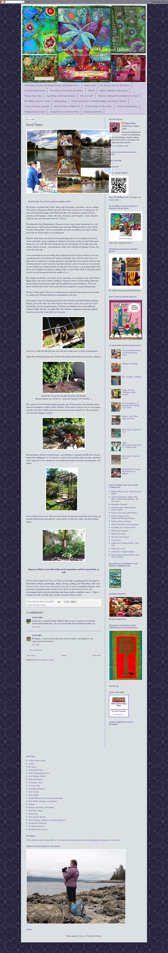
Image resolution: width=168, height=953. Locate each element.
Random (123, 711)
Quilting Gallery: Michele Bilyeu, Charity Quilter (123, 508)
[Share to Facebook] (72, 601)
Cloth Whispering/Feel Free (39, 773)
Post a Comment (36, 650)
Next (125, 709)
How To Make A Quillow (131, 376)
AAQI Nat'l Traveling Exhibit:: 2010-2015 (125, 544)
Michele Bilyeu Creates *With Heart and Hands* (126, 492)
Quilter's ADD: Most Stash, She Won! (130, 417)
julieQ (34, 635)
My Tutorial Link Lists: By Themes (115, 85)
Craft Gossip (116, 540)
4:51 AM (35, 644)
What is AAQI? (86, 95)
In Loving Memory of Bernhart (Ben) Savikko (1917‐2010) (131, 405)
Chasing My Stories (36, 770)
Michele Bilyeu (32, 580)
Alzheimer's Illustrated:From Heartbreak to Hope (118, 95)
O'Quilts (32, 804)
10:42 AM (36, 627)
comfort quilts (60, 586)
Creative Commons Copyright (37, 106)
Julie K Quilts (34, 795)
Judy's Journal (34, 791)
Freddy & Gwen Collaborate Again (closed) (129, 392)
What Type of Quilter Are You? (131, 430)
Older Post (96, 655)
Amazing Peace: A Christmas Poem (64, 111)
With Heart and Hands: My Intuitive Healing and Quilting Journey (51, 85)
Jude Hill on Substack (37, 788)
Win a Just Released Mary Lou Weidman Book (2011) (131, 352)
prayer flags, (45, 586)
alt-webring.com (119, 714)
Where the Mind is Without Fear (67, 106)
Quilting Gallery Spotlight (121, 521)
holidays (43, 605)
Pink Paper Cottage (36, 810)
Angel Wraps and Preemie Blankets (61, 95)
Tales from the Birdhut (37, 817)
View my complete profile (118, 146)
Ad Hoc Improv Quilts (37, 760)
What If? (91, 90)
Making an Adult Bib (130, 363)
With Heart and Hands (53, 580)
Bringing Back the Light (35, 111)
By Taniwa (33, 767)
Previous (115, 711)
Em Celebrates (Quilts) (37, 776)
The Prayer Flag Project (120, 537)
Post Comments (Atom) (45, 659)
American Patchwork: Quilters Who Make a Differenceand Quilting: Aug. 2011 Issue (125, 499)
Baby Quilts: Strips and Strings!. (130, 457)
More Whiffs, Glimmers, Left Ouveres (43, 801)
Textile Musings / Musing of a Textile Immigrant (47, 820)
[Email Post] (58, 601)
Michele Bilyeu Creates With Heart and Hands (46, 798)
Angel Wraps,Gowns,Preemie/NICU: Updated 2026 (131, 444)
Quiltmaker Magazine (119, 504)
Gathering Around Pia (92, 111)
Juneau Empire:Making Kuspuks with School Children (125, 555)
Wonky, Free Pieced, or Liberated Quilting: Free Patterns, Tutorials (98, 101)
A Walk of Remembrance (126, 106)
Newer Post (31, 655)
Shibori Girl (33, 813)
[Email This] (65, 601)
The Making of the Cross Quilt (37, 101)
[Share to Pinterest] (75, 601)
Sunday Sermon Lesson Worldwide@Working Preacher (123, 517)
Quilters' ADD (90, 85)
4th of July (36, 605)
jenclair (35, 617)
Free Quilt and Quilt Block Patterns (73, 589)
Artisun (31, 763)
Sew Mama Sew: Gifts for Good (123, 527)
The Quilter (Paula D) (37, 826)
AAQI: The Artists (118, 548)
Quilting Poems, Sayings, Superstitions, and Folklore (131, 471)
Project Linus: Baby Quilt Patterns (124, 512)
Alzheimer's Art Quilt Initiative (123, 551)
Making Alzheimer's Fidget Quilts (113, 90)
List (120, 709)
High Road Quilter (35, 779)
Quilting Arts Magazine (120, 530)
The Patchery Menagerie (38, 823)
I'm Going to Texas (36, 782)
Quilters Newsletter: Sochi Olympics (124, 524)
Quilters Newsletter (118, 533)
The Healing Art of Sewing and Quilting (66, 90)
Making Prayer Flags (33, 95)
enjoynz (82, 936)
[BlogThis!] (67, 601)
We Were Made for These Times (98, 106)
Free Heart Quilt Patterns (35, 90)
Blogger (98, 936)
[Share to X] (70, 601)
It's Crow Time (34, 785)
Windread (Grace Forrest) (38, 829)
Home (64, 655)
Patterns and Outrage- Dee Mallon (41, 807)
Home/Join (114, 709)
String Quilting (60, 101)
